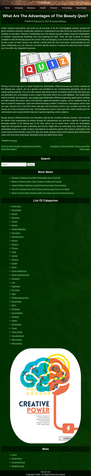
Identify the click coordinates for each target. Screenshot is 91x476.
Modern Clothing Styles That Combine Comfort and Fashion (37, 182)
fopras (45, 2)
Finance (53, 8)
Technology (67, 8)
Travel (14, 328)
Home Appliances (19, 271)
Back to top (45, 472)
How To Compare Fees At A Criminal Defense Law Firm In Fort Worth (40, 189)
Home (7, 8)
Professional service (20, 298)
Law (13, 283)
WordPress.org (18, 466)
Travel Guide (17, 332)
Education (16, 233)
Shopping (19, 8)
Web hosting (17, 344)
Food (14, 252)
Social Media (17, 313)
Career (14, 222)
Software (15, 317)
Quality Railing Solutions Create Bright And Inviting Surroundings (39, 185)
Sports (14, 321)
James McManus (59, 21)
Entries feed (17, 459)
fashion (15, 241)
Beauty (15, 214)
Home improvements (20, 275)
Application (16, 206)
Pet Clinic (16, 290)
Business (31, 8)
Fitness (15, 248)
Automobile (16, 210)
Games (15, 256)
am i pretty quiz (36, 98)
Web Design (17, 340)
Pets (13, 294)
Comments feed (18, 462)
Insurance (16, 279)
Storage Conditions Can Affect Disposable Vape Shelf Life (36, 178)
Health (43, 8)
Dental (14, 225)
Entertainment (17, 237)
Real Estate (81, 8)
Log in (14, 455)
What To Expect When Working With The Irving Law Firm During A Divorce (43, 193)
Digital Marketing (19, 229)
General (13, 141)
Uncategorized (18, 336)
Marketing (16, 286)
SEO (14, 305)
